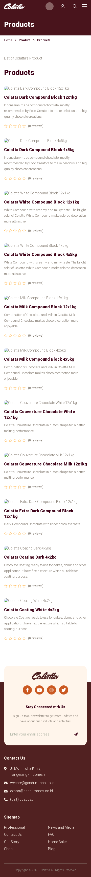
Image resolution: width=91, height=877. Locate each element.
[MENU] (84, 6)
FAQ (51, 834)
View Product (45, 109)
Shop (8, 849)
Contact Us (13, 834)
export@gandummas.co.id (31, 791)
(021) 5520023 (22, 799)
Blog (51, 849)
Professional (14, 827)
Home (8, 40)
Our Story (11, 842)
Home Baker (58, 842)
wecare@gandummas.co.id (32, 783)
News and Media (61, 827)
